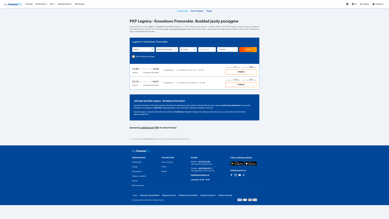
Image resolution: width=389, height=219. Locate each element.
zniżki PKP (157, 108)
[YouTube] (239, 175)
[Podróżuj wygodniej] (347, 4)
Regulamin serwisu (169, 195)
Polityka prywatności (207, 195)
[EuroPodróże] (141, 150)
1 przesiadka (167, 70)
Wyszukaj (29, 4)
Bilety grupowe (137, 171)
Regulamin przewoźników (188, 195)
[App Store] (251, 163)
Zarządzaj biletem (64, 4)
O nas (135, 195)
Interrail (134, 181)
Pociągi (209, 11)
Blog (51, 4)
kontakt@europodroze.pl (200, 175)
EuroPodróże (179, 112)
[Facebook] (231, 175)
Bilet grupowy (80, 4)
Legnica (165, 29)
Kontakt (164, 171)
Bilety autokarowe (138, 185)
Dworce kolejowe (197, 11)
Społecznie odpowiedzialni (149, 195)
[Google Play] (237, 163)
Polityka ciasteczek (225, 195)
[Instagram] (235, 175)
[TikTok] (243, 175)
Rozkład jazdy (40, 4)
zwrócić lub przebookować (231, 105)
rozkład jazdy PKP (149, 128)
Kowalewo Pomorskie (177, 29)
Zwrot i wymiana (167, 162)
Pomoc (164, 167)
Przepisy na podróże (139, 176)
